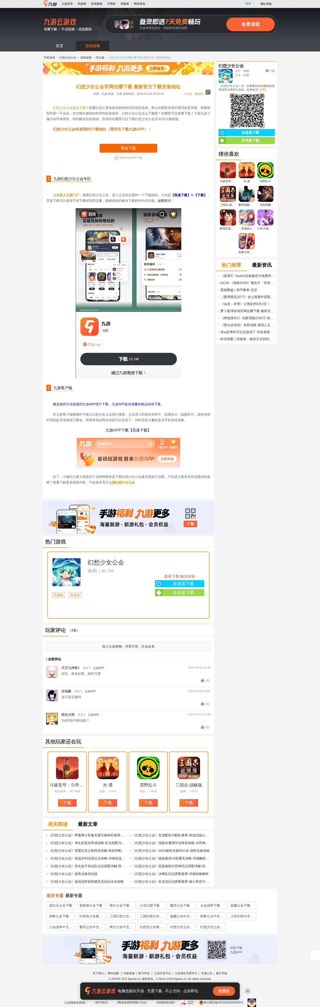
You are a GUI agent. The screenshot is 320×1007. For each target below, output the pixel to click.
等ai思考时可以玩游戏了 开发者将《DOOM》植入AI (247, 332)
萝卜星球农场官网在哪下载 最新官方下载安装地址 (247, 311)
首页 (59, 46)
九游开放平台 (162, 973)
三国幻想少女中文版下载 (151, 917)
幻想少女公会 (67, 57)
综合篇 (100, 57)
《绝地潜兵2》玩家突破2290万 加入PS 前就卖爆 (247, 318)
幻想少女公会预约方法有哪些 (211, 928)
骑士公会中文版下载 (121, 928)
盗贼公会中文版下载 (181, 917)
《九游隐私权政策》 (75, 1002)
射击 (142, 791)
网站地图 (114, 973)
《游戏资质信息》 (165, 1002)
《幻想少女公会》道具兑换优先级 (72, 874)
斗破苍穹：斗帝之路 (67, 785)
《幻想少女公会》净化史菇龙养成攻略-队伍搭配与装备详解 (87, 843)
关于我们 (98, 973)
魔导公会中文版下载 (90, 928)
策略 (183, 791)
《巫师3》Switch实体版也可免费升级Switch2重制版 (247, 276)
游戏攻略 (92, 46)
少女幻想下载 (150, 905)
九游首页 (67, 3)
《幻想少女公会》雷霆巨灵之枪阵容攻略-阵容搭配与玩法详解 (87, 850)
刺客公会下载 (59, 916)
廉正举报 (221, 973)
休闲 (92, 570)
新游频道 (96, 3)
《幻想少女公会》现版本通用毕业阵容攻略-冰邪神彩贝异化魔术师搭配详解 (171, 843)
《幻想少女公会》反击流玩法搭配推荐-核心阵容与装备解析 (171, 881)
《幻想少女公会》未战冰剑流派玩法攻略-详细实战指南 (87, 858)
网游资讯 (139, 3)
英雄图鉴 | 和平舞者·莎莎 (238, 290)
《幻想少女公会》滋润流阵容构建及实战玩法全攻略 (86, 881)
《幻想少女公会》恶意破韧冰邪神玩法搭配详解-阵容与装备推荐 (171, 866)
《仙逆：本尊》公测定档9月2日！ (245, 304)
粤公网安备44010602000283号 (223, 1002)
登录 (248, 3)
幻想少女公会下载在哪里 (181, 928)
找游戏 (82, 3)
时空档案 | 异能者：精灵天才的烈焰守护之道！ (247, 339)
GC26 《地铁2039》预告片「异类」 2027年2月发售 (247, 283)
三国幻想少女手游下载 (121, 917)
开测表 (111, 3)
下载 (82, 108)
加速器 (75, 595)
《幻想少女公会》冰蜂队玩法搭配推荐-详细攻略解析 (170, 874)
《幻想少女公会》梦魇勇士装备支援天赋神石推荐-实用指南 (87, 835)
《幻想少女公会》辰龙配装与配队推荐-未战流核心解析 (171, 835)
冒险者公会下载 (90, 905)
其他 (102, 791)
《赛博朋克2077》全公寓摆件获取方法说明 (247, 297)
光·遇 (108, 785)
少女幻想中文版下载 (242, 917)
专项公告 (206, 973)
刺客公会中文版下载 (211, 917)
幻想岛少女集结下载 (90, 917)
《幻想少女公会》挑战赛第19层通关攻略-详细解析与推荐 (171, 858)
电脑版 (59, 595)
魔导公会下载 (180, 905)
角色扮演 (60, 791)
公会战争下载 (210, 905)
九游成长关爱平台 (186, 973)
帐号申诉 (144, 973)
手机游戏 (49, 57)
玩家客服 (129, 973)
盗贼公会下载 (240, 905)
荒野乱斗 (148, 785)
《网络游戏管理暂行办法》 (132, 1002)
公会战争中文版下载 (60, 928)
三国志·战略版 (188, 785)
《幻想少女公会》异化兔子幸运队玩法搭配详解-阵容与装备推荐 (87, 866)
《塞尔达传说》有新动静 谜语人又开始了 (247, 325)
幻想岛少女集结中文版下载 (151, 928)
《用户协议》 (101, 1002)
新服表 (125, 3)
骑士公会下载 (119, 905)
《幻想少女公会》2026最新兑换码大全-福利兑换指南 (171, 850)
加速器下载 (183, 583)
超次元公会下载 (60, 905)
